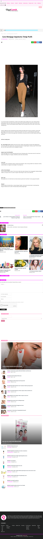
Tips (35, 3)
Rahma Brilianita (10, 452)
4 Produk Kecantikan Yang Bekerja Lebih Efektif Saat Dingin (12, 366)
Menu (5, 30)
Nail (2, 529)
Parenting (22, 525)
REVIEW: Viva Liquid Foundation (13, 480)
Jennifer (8, 372)
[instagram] (5, 5)
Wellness (39, 3)
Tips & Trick (6, 207)
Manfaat (20, 3)
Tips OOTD (20, 39)
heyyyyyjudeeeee (10, 481)
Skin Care (27, 529)
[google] (35, 42)
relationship (26, 3)
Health (17, 3)
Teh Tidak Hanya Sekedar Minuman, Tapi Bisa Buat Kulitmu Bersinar (6, 249)
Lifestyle (13, 525)
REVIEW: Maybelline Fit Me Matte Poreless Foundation (17, 450)
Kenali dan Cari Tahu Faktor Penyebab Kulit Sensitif (16, 410)
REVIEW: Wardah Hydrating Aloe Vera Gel (14, 465)
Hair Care (27, 526)
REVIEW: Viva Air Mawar (11, 460)
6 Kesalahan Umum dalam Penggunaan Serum (15, 405)
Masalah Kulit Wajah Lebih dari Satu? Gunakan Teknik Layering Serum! (20, 385)
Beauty (8, 3)
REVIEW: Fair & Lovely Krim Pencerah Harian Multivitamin (11, 441)
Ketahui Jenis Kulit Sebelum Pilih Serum (14, 375)
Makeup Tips (18, 525)
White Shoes (12, 207)
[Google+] (3, 5)
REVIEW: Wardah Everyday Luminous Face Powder (16, 485)
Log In (40, 7)
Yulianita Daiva (5, 39)
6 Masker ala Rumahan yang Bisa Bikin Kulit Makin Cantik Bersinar (19, 370)
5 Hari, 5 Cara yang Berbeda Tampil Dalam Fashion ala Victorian (31, 216)
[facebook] (40, 42)
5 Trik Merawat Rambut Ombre (35, 271)
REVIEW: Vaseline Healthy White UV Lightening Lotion (17, 475)
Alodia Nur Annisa (10, 486)
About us (15, 536)
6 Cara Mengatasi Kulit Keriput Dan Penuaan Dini (16, 380)
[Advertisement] (21, 20)
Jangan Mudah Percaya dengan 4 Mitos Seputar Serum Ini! (17, 395)
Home (2, 33)
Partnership (26, 536)
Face (2, 526)
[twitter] (38, 42)
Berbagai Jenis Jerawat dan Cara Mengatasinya (15, 400)
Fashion (12, 3)
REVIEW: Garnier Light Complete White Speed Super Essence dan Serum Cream (21, 470)
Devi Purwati (9, 447)
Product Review (28, 525)
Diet (38, 526)
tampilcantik (24, 535)
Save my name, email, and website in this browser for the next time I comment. (12, 302)
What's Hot (3, 531)
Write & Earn (20, 536)
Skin (2, 530)
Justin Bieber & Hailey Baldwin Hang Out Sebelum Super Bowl (11, 216)
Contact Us (31, 536)
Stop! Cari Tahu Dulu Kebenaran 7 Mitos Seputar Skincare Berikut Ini (19, 390)
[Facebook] (1, 5)
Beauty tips (3, 525)
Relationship (34, 525)
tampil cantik (31, 3)
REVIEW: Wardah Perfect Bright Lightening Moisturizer (17, 455)
